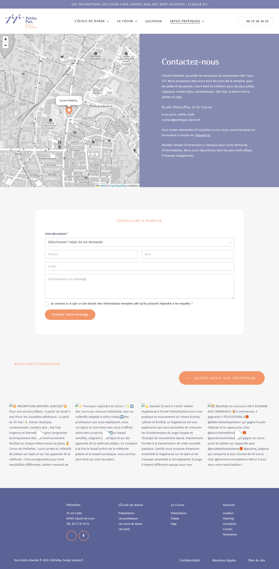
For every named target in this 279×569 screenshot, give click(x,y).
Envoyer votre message (70, 314)
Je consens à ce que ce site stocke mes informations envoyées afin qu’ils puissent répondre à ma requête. (122, 303)
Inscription (229, 524)
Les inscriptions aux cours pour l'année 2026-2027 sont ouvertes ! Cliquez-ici (140, 4)
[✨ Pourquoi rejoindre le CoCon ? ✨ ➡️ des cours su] (106, 435)
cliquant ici (202, 135)
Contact (227, 529)
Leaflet (102, 185)
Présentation (126, 513)
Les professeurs (128, 518)
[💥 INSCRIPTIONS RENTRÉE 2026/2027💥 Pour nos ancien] (40, 435)
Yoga (173, 524)
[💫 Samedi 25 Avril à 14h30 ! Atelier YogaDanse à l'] (173, 435)
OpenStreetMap (118, 185)
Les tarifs (124, 529)
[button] (69, 109)
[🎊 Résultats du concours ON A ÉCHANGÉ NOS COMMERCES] (239, 435)
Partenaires (230, 534)
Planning (228, 518)
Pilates (175, 518)
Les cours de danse (130, 524)
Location (228, 513)
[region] (53, 529)
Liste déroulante (56, 234)
